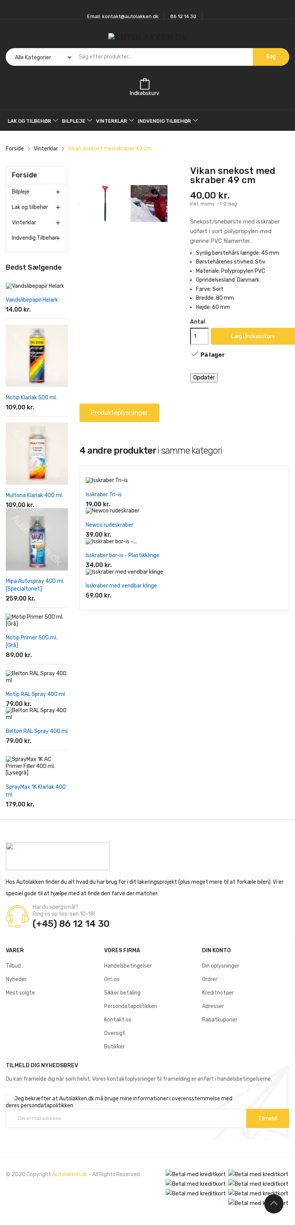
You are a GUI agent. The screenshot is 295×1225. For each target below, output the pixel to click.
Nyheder (16, 979)
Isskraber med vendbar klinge (121, 585)
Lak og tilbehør (30, 207)
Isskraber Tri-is (104, 494)
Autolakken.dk (69, 1174)
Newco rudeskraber (109, 525)
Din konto (216, 950)
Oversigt (114, 1033)
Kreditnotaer (218, 993)
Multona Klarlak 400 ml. (34, 495)
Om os (111, 979)
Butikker (114, 1046)
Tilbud (13, 966)
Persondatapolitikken (130, 1006)
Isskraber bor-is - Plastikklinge (122, 555)
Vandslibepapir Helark (32, 300)
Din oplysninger (220, 966)
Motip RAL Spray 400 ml (35, 694)
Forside (24, 175)
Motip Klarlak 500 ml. (31, 397)
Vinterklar (24, 222)
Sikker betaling (122, 993)
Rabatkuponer (219, 1019)
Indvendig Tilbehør (34, 238)
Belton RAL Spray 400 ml (37, 731)
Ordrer (209, 979)
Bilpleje (20, 192)
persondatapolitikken (47, 1105)
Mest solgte (20, 993)
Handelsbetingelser (128, 966)
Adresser (213, 1006)
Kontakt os (117, 1019)
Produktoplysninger (119, 412)
